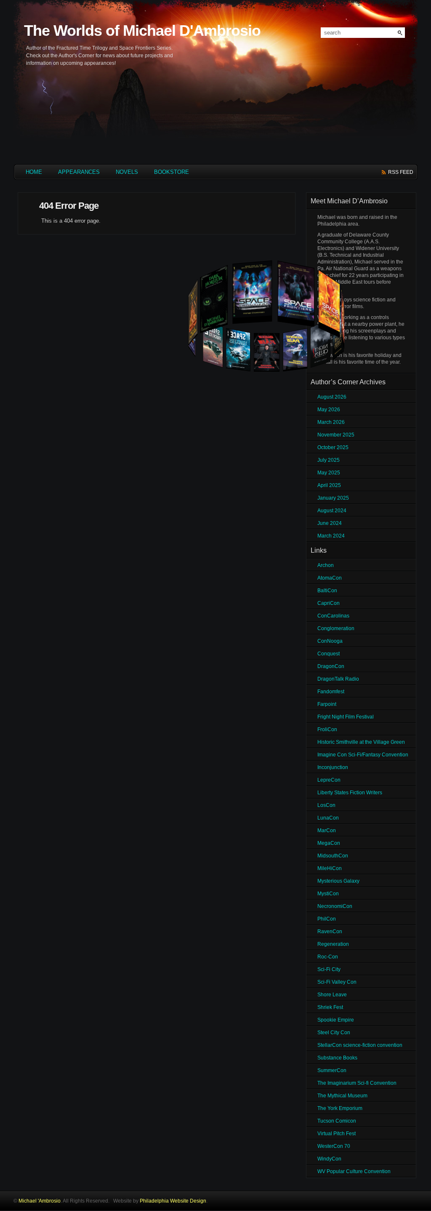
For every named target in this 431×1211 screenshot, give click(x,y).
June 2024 (329, 523)
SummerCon (331, 1070)
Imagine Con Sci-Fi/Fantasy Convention (362, 755)
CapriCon (328, 603)
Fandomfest (330, 692)
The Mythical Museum (342, 1096)
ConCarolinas (333, 616)
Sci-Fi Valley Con (337, 982)
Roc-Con (327, 957)
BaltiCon (327, 591)
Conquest (328, 654)
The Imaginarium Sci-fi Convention (356, 1083)
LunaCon (328, 818)
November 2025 (335, 435)
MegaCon (328, 843)
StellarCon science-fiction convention (359, 1045)
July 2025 (328, 460)
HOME (34, 172)
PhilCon (326, 919)
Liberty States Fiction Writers (349, 793)
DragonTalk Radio (338, 679)
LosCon (326, 805)
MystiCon (328, 894)
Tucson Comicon (336, 1121)
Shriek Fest (330, 1007)
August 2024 (331, 511)
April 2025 (329, 485)
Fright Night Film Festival (345, 717)
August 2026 (331, 397)
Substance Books (337, 1058)
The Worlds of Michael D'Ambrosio (142, 30)
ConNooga (330, 641)
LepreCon (329, 780)
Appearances (79, 172)
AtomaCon (329, 578)
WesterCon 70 (333, 1146)
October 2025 (333, 447)
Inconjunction (332, 767)
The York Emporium (339, 1108)
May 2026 (328, 410)
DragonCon (330, 666)
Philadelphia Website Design (173, 1201)
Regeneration (333, 944)
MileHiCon (329, 868)
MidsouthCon (332, 856)
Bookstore (171, 172)
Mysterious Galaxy (338, 881)
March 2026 (331, 422)
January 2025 (333, 498)
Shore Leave (332, 995)
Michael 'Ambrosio (40, 1201)
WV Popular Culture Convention (354, 1171)
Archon (325, 565)
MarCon (326, 830)
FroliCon (327, 729)
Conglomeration (335, 628)
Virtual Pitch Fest (336, 1133)
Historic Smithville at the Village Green (361, 742)
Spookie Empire (335, 1020)
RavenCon (329, 931)
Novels (127, 172)
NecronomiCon (334, 906)
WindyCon (329, 1159)
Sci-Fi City (329, 969)
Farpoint (326, 704)
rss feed (400, 172)
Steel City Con (333, 1032)
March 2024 (331, 536)
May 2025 (328, 473)
